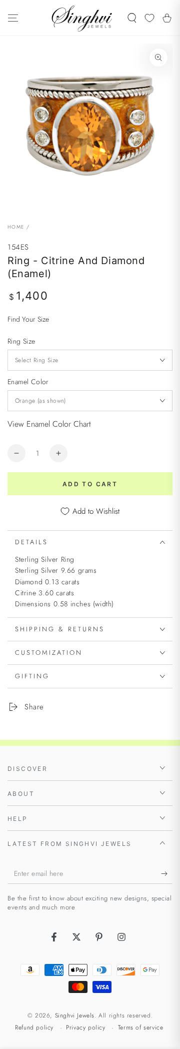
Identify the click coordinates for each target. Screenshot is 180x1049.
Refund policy (34, 1027)
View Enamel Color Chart (49, 424)
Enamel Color (28, 382)
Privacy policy (85, 1027)
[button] (132, 18)
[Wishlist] (149, 18)
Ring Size (22, 341)
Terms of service (141, 1027)
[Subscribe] (166, 874)
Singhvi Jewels (74, 1015)
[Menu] (13, 18)
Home (16, 227)
